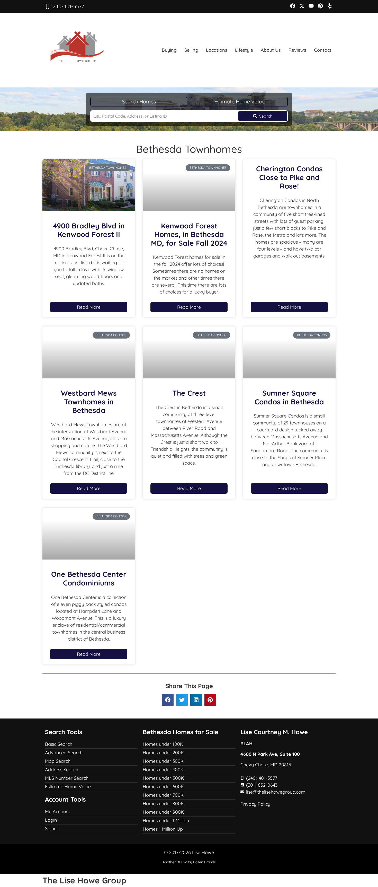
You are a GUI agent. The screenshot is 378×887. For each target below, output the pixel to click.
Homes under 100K (163, 744)
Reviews (297, 50)
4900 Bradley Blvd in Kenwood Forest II (89, 230)
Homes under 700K (163, 795)
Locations (216, 50)
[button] (168, 700)
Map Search (57, 761)
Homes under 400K (163, 770)
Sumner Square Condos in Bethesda (289, 397)
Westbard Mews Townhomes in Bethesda (89, 401)
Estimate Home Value (239, 101)
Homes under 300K (163, 761)
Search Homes (139, 101)
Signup (52, 828)
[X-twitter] (302, 6)
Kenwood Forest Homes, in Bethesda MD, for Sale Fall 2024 (189, 234)
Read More (89, 307)
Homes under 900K (163, 812)
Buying (169, 50)
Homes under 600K (163, 787)
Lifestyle (244, 50)
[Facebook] (292, 6)
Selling (191, 50)
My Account (57, 811)
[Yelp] (329, 6)
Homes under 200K (163, 753)
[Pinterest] (320, 6)
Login (51, 820)
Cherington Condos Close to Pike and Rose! (289, 177)
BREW (182, 862)
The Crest (189, 392)
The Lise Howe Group (84, 880)
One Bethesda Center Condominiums (88, 578)
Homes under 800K (163, 803)
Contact (322, 50)
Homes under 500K (163, 778)
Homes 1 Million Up (163, 829)
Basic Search (58, 744)
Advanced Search (64, 753)
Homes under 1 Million (166, 820)
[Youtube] (311, 6)
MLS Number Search (66, 778)
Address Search (61, 770)
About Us (271, 50)
